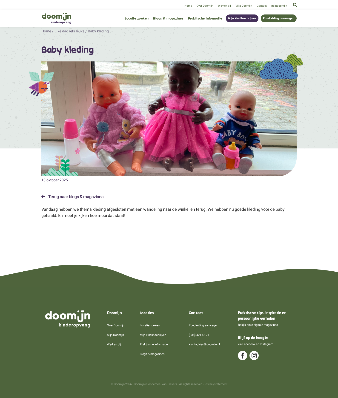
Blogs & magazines (168, 18)
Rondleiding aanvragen (278, 18)
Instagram (266, 344)
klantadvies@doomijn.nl (204, 344)
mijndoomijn (279, 5)
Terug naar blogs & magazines (75, 196)
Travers (172, 384)
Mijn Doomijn (115, 335)
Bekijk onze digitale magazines (258, 325)
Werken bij (224, 5)
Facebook (248, 344)
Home (188, 5)
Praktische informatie (205, 18)
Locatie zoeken (137, 18)
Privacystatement (216, 384)
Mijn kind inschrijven (242, 18)
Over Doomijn (205, 5)
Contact (262, 5)
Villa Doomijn (243, 5)
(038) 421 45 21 (199, 335)
